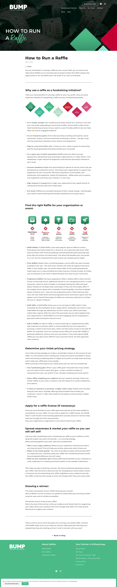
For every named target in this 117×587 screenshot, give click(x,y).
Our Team (79, 552)
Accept (25, 583)
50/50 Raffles (46, 549)
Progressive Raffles (49, 555)
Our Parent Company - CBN (86, 555)
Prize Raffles (46, 552)
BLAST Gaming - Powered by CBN (88, 558)
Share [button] (29, 66)
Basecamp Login (90, 4)
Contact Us (80, 565)
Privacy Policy (73, 581)
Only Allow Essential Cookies (11, 583)
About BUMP (80, 549)
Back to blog (59, 536)
